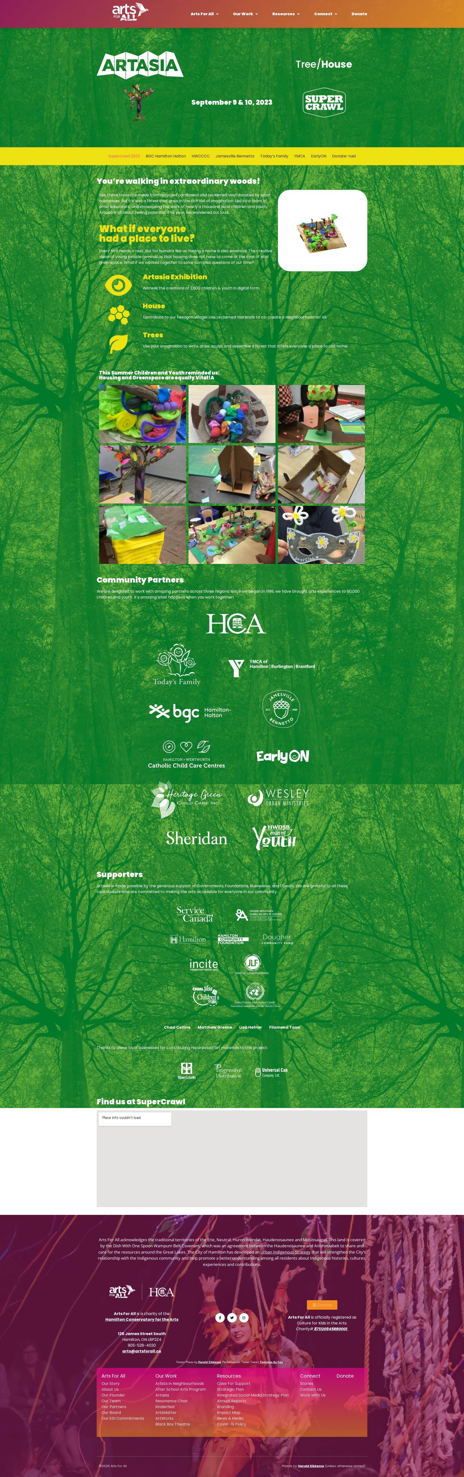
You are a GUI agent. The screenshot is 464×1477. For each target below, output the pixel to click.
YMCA (299, 156)
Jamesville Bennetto (235, 156)
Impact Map (228, 1412)
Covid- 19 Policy (231, 1424)
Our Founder (113, 1395)
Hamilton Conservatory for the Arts (141, 1319)
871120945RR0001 (330, 1329)
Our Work (243, 14)
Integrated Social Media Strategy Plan (253, 1395)
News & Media (230, 1418)
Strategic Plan (230, 1389)
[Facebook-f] (220, 1317)
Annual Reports (231, 1401)
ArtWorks (164, 1418)
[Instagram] (244, 1317)
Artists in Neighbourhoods (179, 1383)
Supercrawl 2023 (124, 156)
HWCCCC (201, 156)
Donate (359, 14)
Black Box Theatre (172, 1424)
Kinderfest (165, 1407)
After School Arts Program (180, 1389)
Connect (323, 14)
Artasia (162, 1395)
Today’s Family (274, 156)
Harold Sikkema (209, 1362)
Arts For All (202, 14)
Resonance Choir (171, 1401)
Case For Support (233, 1383)
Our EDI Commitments (123, 1418)
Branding (225, 1407)
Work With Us (313, 1395)
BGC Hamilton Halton (166, 156)
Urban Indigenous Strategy (286, 1252)
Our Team (111, 1401)
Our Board (111, 1412)
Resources (283, 14)
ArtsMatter (166, 1412)
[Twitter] (232, 1317)
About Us (110, 1389)
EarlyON (318, 156)
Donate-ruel (344, 156)
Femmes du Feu (271, 1362)
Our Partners (114, 1407)
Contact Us (311, 1389)
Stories (306, 1383)
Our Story (111, 1383)
